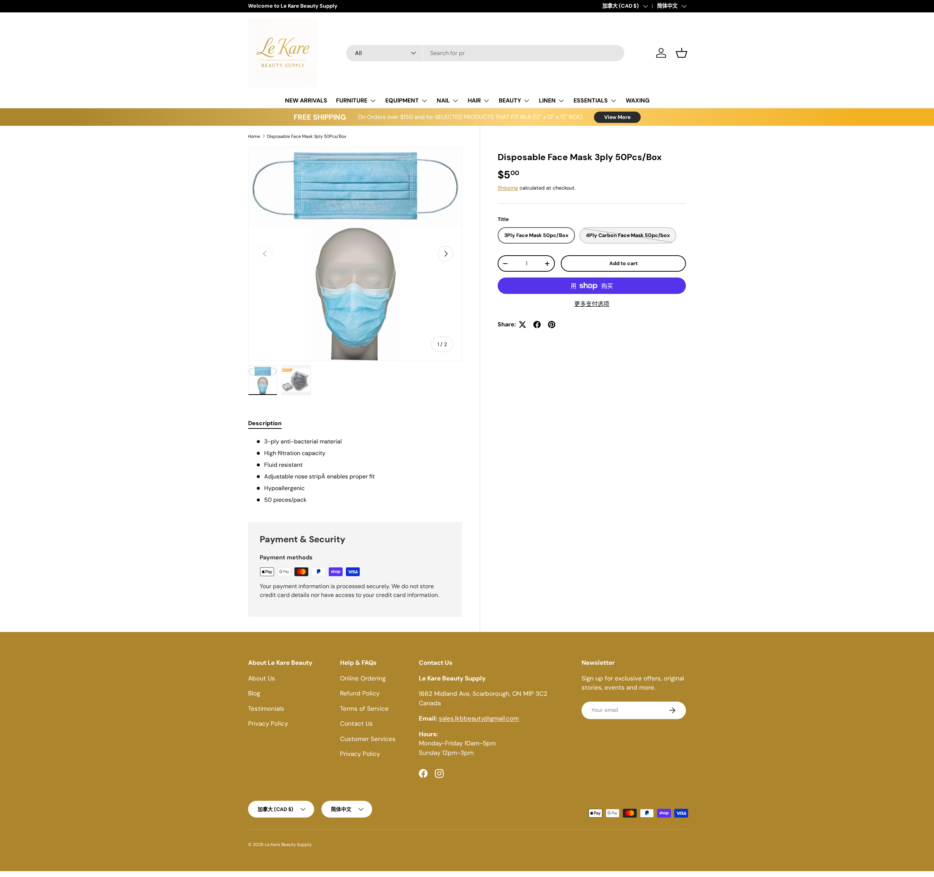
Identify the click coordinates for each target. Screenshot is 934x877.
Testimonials (266, 709)
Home (254, 136)
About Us (261, 678)
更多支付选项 (591, 304)
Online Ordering (363, 678)
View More (617, 117)
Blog (254, 693)
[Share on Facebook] (537, 324)
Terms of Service (364, 709)
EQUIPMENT (402, 100)
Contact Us (356, 723)
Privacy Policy (268, 723)
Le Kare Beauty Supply (288, 844)
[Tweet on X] (522, 324)
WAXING (637, 100)
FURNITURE (351, 100)
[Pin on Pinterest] (551, 324)
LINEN (547, 100)
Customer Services (367, 739)
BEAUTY (510, 100)
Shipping (508, 188)
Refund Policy (359, 693)
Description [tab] (265, 423)
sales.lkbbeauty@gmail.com (479, 718)
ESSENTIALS (591, 100)
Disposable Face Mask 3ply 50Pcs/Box (306, 136)
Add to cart (623, 263)
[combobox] (485, 53)
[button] (682, 53)
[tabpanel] (355, 470)
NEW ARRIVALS (306, 100)
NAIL (443, 100)
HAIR (474, 100)
